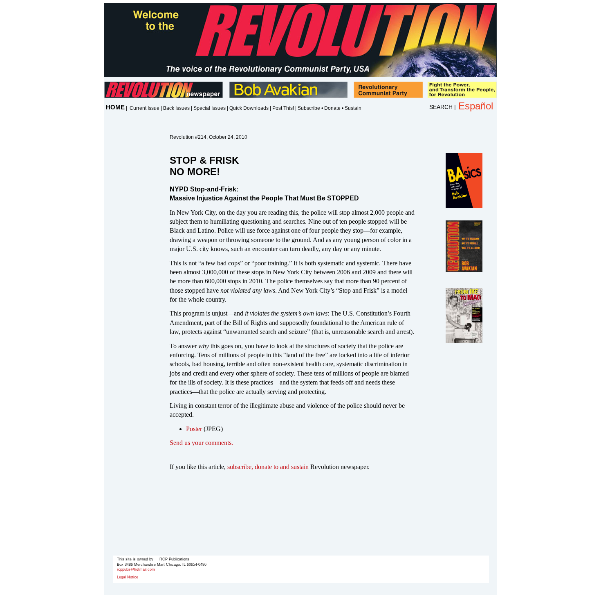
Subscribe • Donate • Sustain (329, 108)
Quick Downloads (249, 108)
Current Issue (144, 108)
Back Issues (176, 108)
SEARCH (441, 107)
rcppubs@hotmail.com (136, 569)
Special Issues (209, 108)
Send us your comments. (201, 442)
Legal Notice (127, 577)
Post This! (283, 108)
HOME (115, 107)
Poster (194, 428)
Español (475, 105)
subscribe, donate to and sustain (268, 466)
